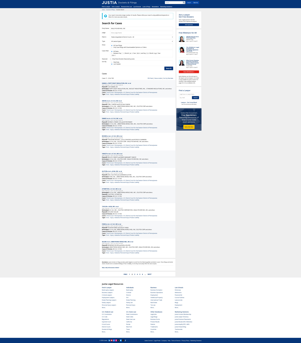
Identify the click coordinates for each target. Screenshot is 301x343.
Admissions (178, 292)
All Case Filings (117, 45)
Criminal (128, 292)
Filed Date (116, 62)
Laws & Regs (146, 6)
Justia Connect (148, 340)
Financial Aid (178, 295)
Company (164, 340)
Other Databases (156, 312)
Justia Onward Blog (180, 327)
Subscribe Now (189, 127)
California (129, 322)
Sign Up (196, 2)
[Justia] (109, 2)
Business (153, 287)
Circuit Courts (106, 324)
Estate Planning (130, 300)
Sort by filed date (168, 78)
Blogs (176, 302)
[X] (123, 340)
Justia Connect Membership (183, 314)
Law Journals (178, 300)
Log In (189, 2)
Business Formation (156, 290)
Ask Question (189, 24)
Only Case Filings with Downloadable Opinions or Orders (130, 47)
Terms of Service (176, 340)
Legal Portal (157, 340)
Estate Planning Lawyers (109, 300)
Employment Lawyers (108, 297)
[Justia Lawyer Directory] (125, 340)
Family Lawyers (106, 302)
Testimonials (178, 329)
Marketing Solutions (166, 6)
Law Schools (137, 6)
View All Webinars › (189, 72)
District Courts (106, 327)
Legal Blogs (153, 317)
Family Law (129, 302)
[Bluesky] (121, 340)
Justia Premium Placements (183, 319)
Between (116, 53)
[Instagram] (116, 340)
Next (150, 274)
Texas (128, 329)
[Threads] (118, 340)
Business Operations (156, 292)
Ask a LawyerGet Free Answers (186, 16)
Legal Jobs (153, 314)
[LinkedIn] (109, 340)
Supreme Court (106, 322)
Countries (153, 329)
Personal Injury (130, 305)
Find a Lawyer (106, 6)
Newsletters (155, 6)
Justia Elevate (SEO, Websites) (183, 322)
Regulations (105, 319)
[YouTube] (112, 340)
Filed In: (104, 37)
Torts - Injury (110, 94)
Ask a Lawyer (116, 6)
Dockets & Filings (107, 329)
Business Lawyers (107, 292)
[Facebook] (114, 340)
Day (120, 53)
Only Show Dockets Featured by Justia (123, 59)
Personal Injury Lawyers (109, 305)
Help (169, 340)
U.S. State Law (131, 312)
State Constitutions (132, 314)
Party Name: (105, 28)
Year (134, 53)
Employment (154, 295)
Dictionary (178, 290)
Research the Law (126, 6)
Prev (125, 274)
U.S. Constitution (107, 314)
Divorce (128, 295)
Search (169, 68)
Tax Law (152, 305)
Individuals (130, 287)
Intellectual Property (156, 297)
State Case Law (130, 319)
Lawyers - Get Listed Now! (189, 102)
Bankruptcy (129, 290)
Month (127, 53)
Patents (152, 324)
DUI (127, 297)
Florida (128, 324)
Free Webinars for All (188, 33)
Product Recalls (154, 322)
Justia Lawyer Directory (181, 317)
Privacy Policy (185, 340)
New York (129, 327)
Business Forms (155, 319)
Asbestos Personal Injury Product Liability (127, 94)
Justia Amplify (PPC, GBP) (182, 324)
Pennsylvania (118, 92)
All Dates (116, 51)
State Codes (129, 317)
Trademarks (154, 327)
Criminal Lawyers (107, 295)
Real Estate (153, 302)
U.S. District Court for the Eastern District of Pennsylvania (140, 92)
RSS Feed (150, 78)
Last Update (117, 64)
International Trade (156, 300)
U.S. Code (104, 317)
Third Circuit (110, 92)
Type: (103, 41)
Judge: (104, 32)
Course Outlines (179, 297)
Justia (105, 340)
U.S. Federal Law (107, 312)
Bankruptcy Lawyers (108, 290)
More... (104, 307)
